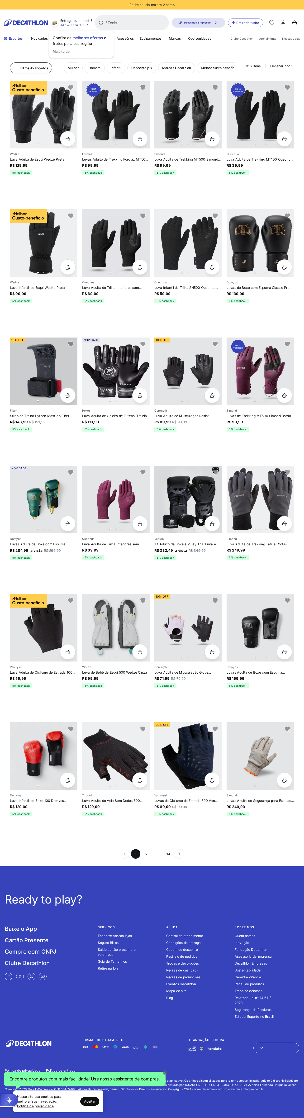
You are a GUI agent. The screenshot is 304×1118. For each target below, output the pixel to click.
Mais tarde (61, 51)
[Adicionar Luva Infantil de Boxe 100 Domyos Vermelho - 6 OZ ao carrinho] (68, 780)
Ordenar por (280, 66)
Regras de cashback (182, 970)
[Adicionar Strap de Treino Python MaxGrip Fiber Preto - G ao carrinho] (68, 395)
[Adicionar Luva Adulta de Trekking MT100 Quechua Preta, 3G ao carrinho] (284, 139)
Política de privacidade (22, 1070)
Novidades (39, 38)
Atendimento (267, 38)
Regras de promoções (183, 977)
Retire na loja (108, 968)
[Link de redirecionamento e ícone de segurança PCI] (202, 1049)
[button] (85, 1079)
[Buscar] (101, 23)
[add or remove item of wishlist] (71, 87)
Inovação (242, 943)
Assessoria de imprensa (253, 956)
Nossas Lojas (291, 38)
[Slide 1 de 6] (188, 243)
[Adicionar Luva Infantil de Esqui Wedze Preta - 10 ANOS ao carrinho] (68, 267)
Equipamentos (151, 38)
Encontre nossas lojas (115, 936)
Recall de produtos (249, 984)
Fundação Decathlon (251, 949)
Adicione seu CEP (72, 25)
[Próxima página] (179, 854)
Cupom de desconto (182, 949)
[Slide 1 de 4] (260, 114)
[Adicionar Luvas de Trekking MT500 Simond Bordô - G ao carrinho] (284, 395)
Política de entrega (61, 1070)
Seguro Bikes (108, 943)
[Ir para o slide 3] (49, 144)
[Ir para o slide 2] (44, 144)
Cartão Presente (26, 940)
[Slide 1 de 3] (116, 114)
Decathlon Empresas (251, 963)
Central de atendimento (184, 936)
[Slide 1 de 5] (43, 114)
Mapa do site (176, 991)
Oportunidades (199, 38)
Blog (169, 998)
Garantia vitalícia (248, 977)
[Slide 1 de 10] (260, 499)
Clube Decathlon (242, 38)
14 (168, 854)
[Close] (165, 1072)
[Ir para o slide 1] (38, 144)
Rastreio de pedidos (181, 956)
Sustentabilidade (248, 970)
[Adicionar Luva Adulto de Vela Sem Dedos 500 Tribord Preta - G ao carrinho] (140, 780)
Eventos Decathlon (181, 984)
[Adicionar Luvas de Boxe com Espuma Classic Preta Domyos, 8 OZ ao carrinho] (284, 267)
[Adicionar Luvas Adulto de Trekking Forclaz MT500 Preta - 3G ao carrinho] (140, 139)
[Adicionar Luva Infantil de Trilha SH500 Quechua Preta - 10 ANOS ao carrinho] (212, 267)
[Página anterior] (124, 854)
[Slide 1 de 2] (188, 756)
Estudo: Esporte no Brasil (254, 1016)
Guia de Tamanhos (112, 961)
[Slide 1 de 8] (43, 499)
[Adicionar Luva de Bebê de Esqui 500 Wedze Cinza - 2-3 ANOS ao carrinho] (140, 652)
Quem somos (245, 936)
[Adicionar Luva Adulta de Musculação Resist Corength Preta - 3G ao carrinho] (212, 395)
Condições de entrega (183, 943)
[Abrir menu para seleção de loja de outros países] (276, 1048)
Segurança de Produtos (253, 1010)
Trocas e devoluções (182, 963)
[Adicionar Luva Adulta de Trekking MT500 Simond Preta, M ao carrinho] (212, 139)
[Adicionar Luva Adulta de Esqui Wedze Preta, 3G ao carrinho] (68, 139)
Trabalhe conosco (249, 991)
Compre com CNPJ (30, 951)
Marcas (175, 38)
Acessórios (125, 38)
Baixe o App (21, 928)
